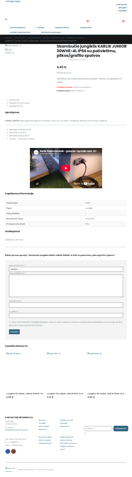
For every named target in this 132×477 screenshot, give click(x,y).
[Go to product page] (25, 371)
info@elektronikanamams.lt (16, 430)
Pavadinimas (15, 301)
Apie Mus (114, 14)
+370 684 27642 (12, 1)
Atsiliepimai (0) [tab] (16, 106)
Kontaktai (121, 4)
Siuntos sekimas (66, 440)
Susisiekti (42, 423)
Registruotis (64, 426)
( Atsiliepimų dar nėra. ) (78, 59)
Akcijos (41, 27)
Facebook (7, 451)
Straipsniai (42, 429)
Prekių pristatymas (66, 437)
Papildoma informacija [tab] (19, 103)
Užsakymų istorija (66, 420)
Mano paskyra (44, 426)
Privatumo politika (45, 437)
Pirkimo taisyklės (45, 440)
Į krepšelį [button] (40, 356)
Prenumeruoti (121, 428)
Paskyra (123, 10)
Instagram (13, 451)
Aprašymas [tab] (14, 100)
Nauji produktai (62, 27)
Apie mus (122, 7)
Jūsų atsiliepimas (17, 273)
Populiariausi (86, 27)
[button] (89, 19)
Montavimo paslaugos (51, 32)
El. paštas (14, 311)
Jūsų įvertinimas (17, 265)
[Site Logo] (14, 20)
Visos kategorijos (17, 27)
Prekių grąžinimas (45, 443)
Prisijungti (63, 423)
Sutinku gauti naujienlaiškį (98, 434)
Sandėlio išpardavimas (20, 32)
